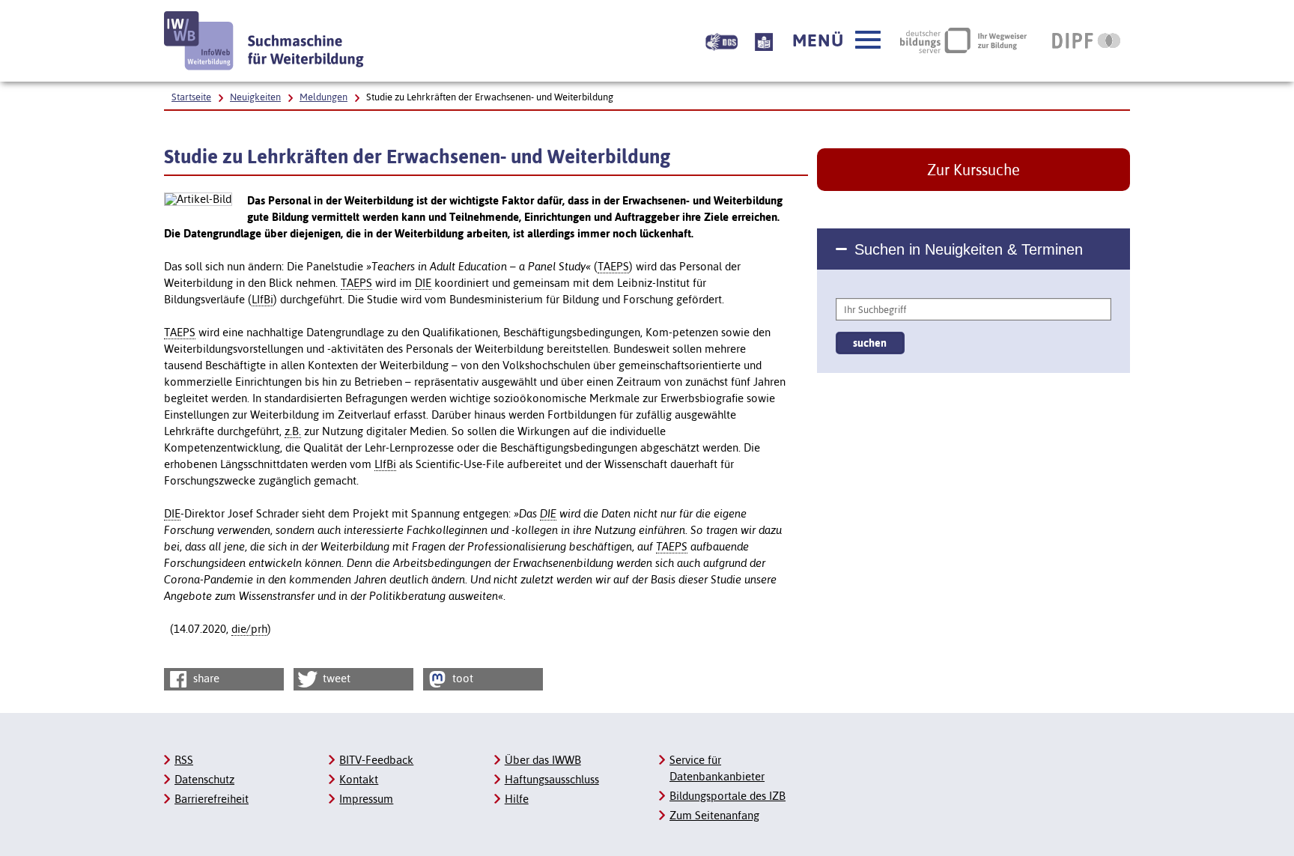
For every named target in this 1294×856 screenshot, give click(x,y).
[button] (836, 40)
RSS (183, 759)
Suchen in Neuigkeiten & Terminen (968, 249)
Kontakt (358, 779)
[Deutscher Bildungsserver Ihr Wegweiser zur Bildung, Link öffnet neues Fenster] (963, 40)
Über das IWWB (543, 759)
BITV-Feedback (376, 759)
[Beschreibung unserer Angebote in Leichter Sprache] (764, 40)
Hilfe (517, 798)
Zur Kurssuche (973, 169)
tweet (335, 678)
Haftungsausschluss (552, 779)
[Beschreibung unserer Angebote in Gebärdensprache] (721, 40)
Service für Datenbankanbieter (717, 768)
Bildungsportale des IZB (727, 795)
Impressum (366, 798)
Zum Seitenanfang (714, 815)
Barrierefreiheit (211, 798)
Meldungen (323, 97)
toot (461, 678)
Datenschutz (204, 779)
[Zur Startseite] (264, 40)
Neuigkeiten (255, 97)
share (204, 678)
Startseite (191, 97)
